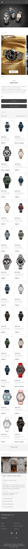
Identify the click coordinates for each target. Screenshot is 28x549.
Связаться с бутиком (14, 106)
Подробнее (14, 101)
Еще (2, 96)
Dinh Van (20, 485)
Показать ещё (14, 447)
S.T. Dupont (11, 486)
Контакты (16, 528)
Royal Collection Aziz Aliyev (11, 475)
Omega (15, 486)
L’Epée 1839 (4, 488)
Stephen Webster (5, 486)
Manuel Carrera (11, 488)
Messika (4, 485)
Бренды (3, 526)
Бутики (2, 523)
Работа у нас (17, 523)
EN (14, 538)
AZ (11, 538)
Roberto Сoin (8, 485)
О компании (4, 528)
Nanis (23, 485)
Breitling (19, 486)
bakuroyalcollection (8, 506)
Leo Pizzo (13, 485)
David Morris (17, 488)
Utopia (16, 485)
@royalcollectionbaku (9, 504)
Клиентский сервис (18, 526)
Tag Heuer (23, 486)
